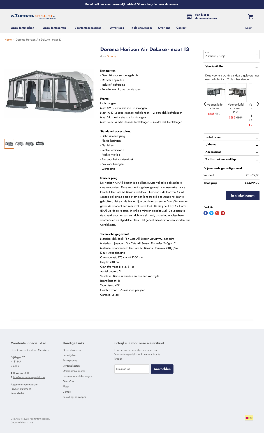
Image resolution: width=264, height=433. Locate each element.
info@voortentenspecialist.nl (29, 377)
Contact (181, 28)
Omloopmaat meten (74, 371)
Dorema (111, 56)
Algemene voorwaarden (24, 385)
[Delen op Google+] (217, 213)
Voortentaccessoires (88, 28)
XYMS (30, 422)
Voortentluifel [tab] (214, 66)
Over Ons (68, 381)
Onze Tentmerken (23, 28)
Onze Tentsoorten (55, 28)
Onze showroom (72, 350)
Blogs (66, 386)
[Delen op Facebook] (205, 213)
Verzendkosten (71, 366)
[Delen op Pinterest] (223, 213)
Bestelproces (70, 360)
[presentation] (205, 103)
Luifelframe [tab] (213, 137)
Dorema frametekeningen (77, 376)
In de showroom (141, 28)
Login (248, 28)
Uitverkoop (117, 28)
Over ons (164, 28)
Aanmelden (162, 369)
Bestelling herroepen (75, 397)
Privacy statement (21, 389)
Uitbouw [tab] (210, 144)
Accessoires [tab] (213, 152)
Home (8, 39)
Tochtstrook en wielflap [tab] (220, 159)
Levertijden (69, 355)
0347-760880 (21, 373)
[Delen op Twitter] (211, 213)
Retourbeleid (18, 393)
